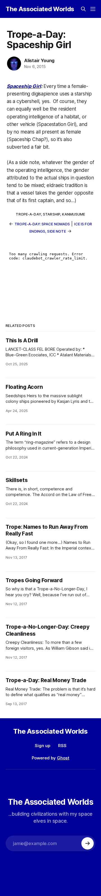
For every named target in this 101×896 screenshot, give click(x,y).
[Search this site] (83, 8)
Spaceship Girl (24, 86)
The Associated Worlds (40, 9)
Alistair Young (39, 60)
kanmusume (73, 214)
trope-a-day (28, 214)
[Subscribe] (87, 843)
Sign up (42, 745)
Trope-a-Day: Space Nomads (42, 224)
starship (51, 214)
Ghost (63, 758)
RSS (62, 745)
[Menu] (92, 8)
